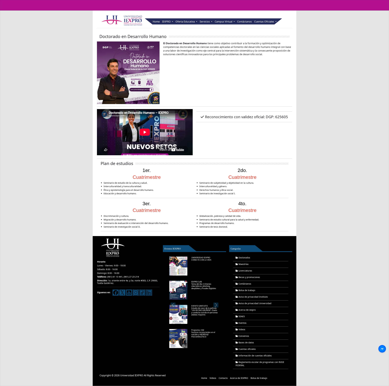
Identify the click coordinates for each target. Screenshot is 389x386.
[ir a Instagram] (136, 292)
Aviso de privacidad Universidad (254, 303)
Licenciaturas (245, 270)
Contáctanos (244, 21)
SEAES (241, 316)
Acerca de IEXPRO (239, 378)
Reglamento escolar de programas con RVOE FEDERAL (260, 364)
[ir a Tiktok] (142, 292)
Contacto (223, 378)
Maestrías (243, 264)
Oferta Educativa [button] (185, 21)
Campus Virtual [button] (224, 21)
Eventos (242, 322)
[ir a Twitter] (122, 292)
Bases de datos (246, 342)
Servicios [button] (205, 21)
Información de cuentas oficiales (255, 355)
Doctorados (244, 257)
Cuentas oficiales (247, 349)
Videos (241, 329)
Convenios (243, 336)
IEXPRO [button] (166, 21)
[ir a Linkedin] (149, 292)
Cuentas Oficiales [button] (264, 21)
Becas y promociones (249, 277)
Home (156, 21)
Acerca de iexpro (247, 309)
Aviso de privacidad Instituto (253, 296)
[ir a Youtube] (129, 292)
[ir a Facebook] (116, 292)
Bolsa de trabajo (246, 290)
